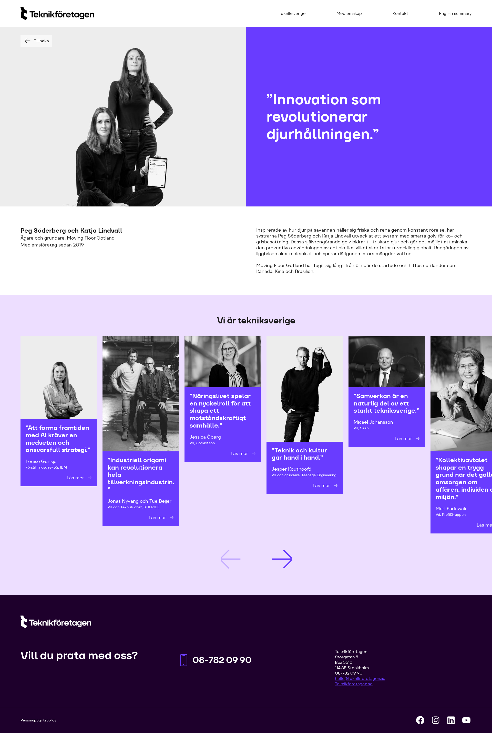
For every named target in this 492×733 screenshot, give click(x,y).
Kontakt (400, 13)
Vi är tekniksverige (256, 320)
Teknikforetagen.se (354, 684)
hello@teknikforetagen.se (360, 678)
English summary (455, 13)
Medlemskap (349, 13)
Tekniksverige (292, 13)
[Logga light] (55, 622)
